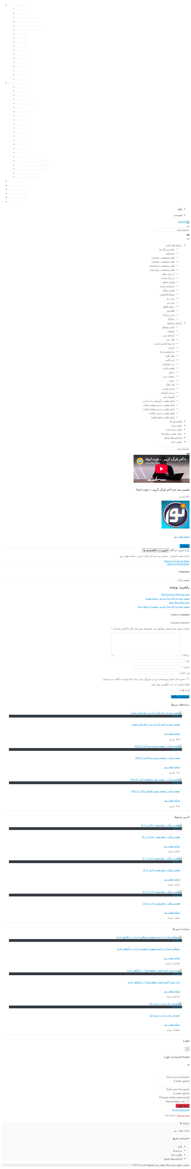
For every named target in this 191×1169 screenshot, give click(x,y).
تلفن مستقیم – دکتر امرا (28, 29)
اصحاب (20, 91)
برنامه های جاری (17, 5)
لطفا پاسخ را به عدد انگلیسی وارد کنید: (170, 684)
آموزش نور (22, 156)
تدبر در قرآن (22, 75)
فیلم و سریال (15, 181)
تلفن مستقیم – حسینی (27, 17)
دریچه (19, 132)
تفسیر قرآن (22, 128)
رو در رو (20, 58)
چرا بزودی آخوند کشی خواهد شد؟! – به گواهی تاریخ (154, 982)
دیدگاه (185, 655)
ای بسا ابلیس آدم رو (26, 103)
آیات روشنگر (22, 87)
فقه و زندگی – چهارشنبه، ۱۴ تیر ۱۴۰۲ (161, 903)
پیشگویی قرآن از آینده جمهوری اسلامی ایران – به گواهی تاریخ (148, 949)
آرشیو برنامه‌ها (16, 83)
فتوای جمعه (22, 42)
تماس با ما (14, 202)
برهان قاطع (22, 66)
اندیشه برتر (22, 95)
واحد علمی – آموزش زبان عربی (32, 161)
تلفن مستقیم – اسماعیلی (29, 25)
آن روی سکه (22, 34)
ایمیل (186, 667)
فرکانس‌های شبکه (18, 197)
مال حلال (20, 144)
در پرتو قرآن (22, 124)
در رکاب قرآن (23, 38)
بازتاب (19, 107)
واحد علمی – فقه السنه (28, 177)
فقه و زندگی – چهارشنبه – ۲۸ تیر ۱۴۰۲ (161, 837)
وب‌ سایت (185, 673)
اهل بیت (20, 99)
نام (187, 661)
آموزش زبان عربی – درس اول (164, 1015)
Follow (184, 546)
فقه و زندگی (22, 50)
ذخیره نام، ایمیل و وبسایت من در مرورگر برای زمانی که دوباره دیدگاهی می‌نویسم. (144, 679)
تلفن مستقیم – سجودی (28, 21)
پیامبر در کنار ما (24, 9)
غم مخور (20, 13)
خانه (180, 1146)
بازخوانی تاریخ (23, 46)
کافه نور (20, 70)
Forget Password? (181, 1110)
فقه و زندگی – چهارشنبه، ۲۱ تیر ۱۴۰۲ (161, 870)
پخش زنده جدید (17, 189)
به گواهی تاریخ (23, 111)
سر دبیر (20, 62)
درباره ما (177, 1150)
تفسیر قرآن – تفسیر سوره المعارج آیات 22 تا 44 (155, 791)
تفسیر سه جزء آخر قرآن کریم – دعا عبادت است (155, 724)
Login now (182, 1105)
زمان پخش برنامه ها (19, 193)
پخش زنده (14, 185)
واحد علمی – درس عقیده (29, 173)
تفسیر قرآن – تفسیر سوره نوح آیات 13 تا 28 (157, 758)
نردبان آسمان (23, 152)
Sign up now (183, 1115)
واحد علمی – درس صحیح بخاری (32, 169)
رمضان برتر (22, 136)
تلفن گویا (21, 115)
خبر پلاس (21, 120)
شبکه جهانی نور (182, 536)
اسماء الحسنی (23, 54)
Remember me (175, 1102)
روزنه (19, 140)
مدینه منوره (22, 148)
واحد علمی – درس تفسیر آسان (32, 165)
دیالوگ (19, 79)
